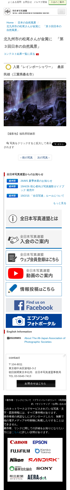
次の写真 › (43, 157)
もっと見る (59, 203)
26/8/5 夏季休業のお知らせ (36, 180)
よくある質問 (14, 2)
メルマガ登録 (40, 2)
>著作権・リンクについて (18, 400)
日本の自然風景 (27, 22)
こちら (15, 432)
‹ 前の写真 (27, 157)
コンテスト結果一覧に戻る (19, 53)
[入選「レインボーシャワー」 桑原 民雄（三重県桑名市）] (35, 103)
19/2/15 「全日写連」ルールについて (42, 195)
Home (10, 22)
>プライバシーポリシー (45, 400)
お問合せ (27, 2)
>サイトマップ (42, 404)
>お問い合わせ (59, 404)
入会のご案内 (57, 2)
